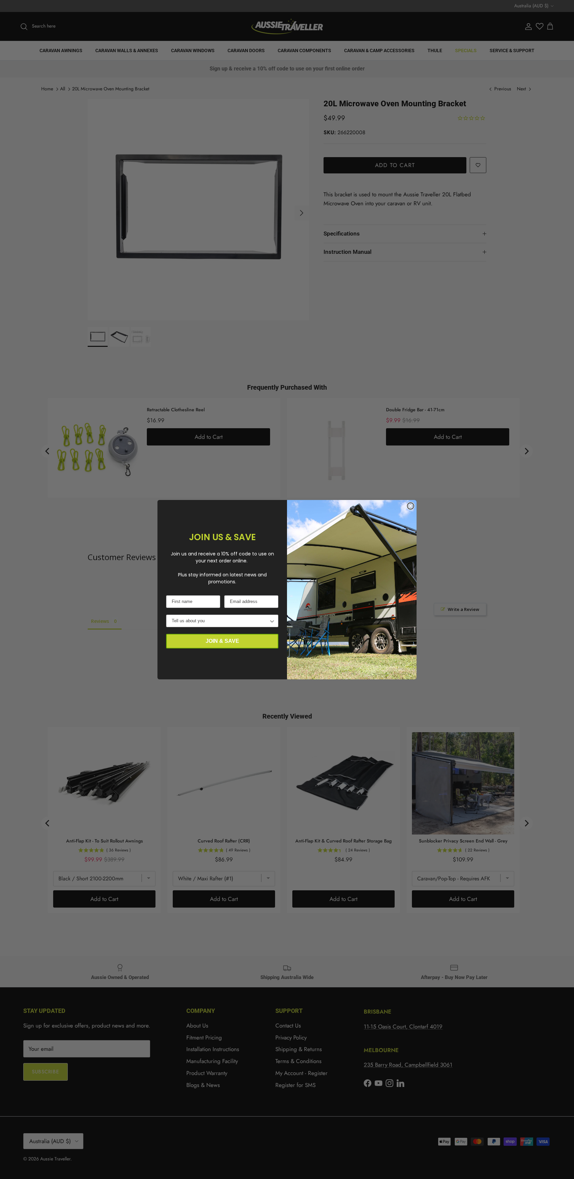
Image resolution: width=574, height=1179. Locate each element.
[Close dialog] (410, 506)
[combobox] (220, 621)
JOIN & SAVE (222, 641)
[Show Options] (272, 621)
